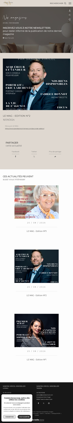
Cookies (37, 415)
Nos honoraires (34, 413)
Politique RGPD (56, 413)
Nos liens (47, 413)
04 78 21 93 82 (40, 392)
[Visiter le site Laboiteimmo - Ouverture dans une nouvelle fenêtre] (36, 419)
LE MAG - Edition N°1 (36, 359)
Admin (42, 413)
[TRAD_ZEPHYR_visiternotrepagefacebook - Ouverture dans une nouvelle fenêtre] (38, 403)
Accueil (5, 23)
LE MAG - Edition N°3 (36, 231)
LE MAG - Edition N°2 (37, 295)
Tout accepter (24, 417)
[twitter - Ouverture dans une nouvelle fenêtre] (44, 403)
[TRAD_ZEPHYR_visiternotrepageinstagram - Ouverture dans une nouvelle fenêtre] (49, 403)
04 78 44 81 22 (7, 392)
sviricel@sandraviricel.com (44, 395)
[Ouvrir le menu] (70, 3)
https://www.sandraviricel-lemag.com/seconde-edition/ (24, 129)
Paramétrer (10, 417)
